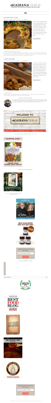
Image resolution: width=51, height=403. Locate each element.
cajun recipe (38, 54)
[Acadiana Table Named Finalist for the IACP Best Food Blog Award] (13, 379)
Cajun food (32, 54)
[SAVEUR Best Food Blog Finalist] (13, 312)
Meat (19, 51)
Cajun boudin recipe (16, 54)
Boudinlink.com (7, 54)
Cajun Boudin (9, 59)
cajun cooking (25, 54)
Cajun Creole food (34, 94)
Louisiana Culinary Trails (23, 95)
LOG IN (39, 401)
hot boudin (14, 95)
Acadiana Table (25, 5)
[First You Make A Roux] (13, 358)
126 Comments (25, 19)
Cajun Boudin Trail (24, 94)
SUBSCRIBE (25, 256)
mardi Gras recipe (28, 55)
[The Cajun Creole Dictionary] (13, 335)
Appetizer (12, 51)
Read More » (37, 38)
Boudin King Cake (11, 17)
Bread (16, 51)
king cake (44, 54)
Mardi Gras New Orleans (18, 55)
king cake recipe (8, 55)
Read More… (42, 101)
